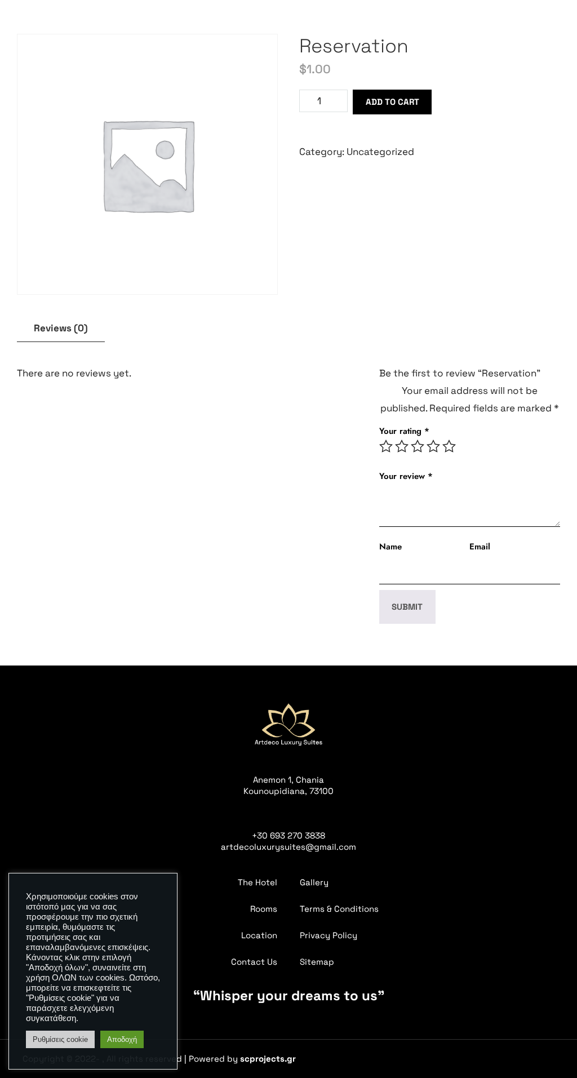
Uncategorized (380, 151)
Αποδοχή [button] (122, 1039)
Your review (406, 476)
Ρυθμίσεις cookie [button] (60, 1039)
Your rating (404, 431)
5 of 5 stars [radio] (449, 446)
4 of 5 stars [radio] (433, 446)
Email (479, 546)
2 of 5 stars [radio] (402, 446)
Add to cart (392, 101)
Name (390, 546)
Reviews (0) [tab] (61, 328)
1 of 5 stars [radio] (386, 446)
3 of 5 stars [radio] (417, 446)
